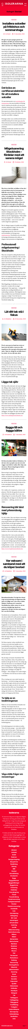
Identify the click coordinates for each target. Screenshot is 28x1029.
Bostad (14, 19)
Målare (14, 934)
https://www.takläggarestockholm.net (12, 415)
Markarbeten (14, 941)
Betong (14, 866)
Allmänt (14, 850)
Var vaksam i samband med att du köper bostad (14, 564)
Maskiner (14, 946)
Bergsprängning (14, 859)
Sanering (14, 972)
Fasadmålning (14, 897)
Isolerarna (9, 1026)
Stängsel (14, 993)
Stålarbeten (14, 986)
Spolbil (14, 983)
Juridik (14, 927)
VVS (14, 1019)
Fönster (13, 904)
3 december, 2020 (20, 571)
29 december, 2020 (20, 319)
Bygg (14, 878)
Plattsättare (14, 958)
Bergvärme (14, 862)
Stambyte (14, 990)
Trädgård (14, 1007)
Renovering (14, 962)
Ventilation (14, 1016)
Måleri (14, 937)
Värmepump (14, 1012)
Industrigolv (14, 920)
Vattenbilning (14, 1014)
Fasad (14, 894)
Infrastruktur (14, 922)
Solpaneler (14, 981)
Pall (14, 953)
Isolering (14, 925)
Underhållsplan (14, 1009)
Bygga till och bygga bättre (14, 429)
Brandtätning (14, 873)
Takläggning (14, 1000)
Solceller (14, 979)
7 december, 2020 (20, 434)
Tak (14, 995)
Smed (14, 974)
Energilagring (14, 892)
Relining (14, 960)
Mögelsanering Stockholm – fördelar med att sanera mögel (14, 153)
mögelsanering (6, 235)
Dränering (14, 887)
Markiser (14, 944)
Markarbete (14, 939)
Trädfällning (14, 1004)
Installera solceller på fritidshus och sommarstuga (14, 27)
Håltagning (14, 915)
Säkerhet (14, 967)
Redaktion (8, 319)
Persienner (14, 955)
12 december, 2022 (19, 34)
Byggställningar (14, 883)
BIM (14, 869)
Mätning (14, 948)
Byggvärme (14, 885)
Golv (14, 911)
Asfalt (14, 855)
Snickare (14, 976)
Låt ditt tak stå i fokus (14, 313)
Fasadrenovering (14, 899)
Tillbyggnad (14, 1002)
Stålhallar (14, 988)
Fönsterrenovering (14, 906)
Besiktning (14, 864)
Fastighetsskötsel (14, 901)
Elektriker (14, 890)
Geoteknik (14, 908)
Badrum (14, 857)
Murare (14, 951)
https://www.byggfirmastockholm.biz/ (12, 549)
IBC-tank (14, 918)
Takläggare (14, 997)
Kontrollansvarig (14, 932)
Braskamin (14, 876)
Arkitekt (14, 852)
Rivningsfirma (14, 965)
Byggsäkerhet (14, 880)
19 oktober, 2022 (19, 162)
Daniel (8, 34)
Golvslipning (14, 913)
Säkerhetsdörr (14, 969)
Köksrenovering (14, 930)
